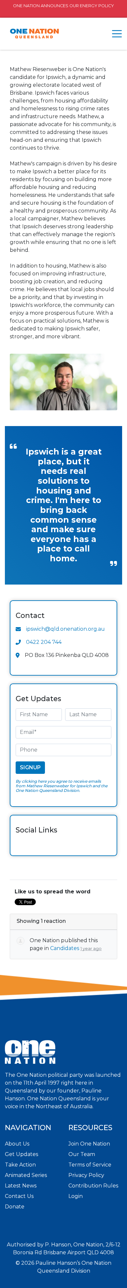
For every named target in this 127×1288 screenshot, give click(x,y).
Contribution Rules (93, 1186)
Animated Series (26, 1175)
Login (75, 1196)
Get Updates (21, 1154)
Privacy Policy (86, 1175)
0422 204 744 (44, 642)
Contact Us (19, 1196)
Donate (14, 1207)
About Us (17, 1144)
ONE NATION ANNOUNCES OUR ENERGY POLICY (63, 5)
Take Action (20, 1165)
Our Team (81, 1154)
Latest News (20, 1186)
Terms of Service (89, 1165)
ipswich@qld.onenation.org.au (65, 629)
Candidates (64, 948)
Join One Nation (89, 1144)
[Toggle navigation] (117, 34)
